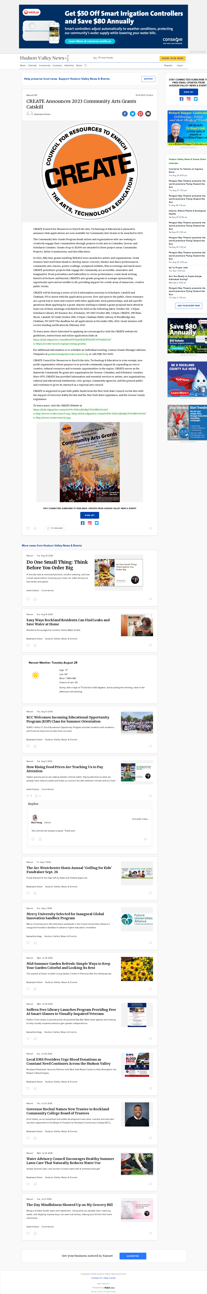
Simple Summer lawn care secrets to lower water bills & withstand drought (63, 1169)
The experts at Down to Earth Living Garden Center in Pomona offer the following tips (68, 973)
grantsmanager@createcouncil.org (68, 354)
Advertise (69, 65)
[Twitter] (132, 113)
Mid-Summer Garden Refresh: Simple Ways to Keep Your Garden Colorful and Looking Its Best (68, 966)
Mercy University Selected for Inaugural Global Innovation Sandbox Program (65, 916)
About (79, 65)
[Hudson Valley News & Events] (44, 58)
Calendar (32, 65)
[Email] (148, 113)
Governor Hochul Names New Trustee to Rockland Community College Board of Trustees (67, 1111)
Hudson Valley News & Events (61, 638)
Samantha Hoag (34, 936)
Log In (180, 65)
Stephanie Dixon (42, 114)
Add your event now (189, 305)
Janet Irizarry (33, 590)
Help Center (110, 1278)
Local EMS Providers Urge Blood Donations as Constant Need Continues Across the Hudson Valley (68, 1061)
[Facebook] (125, 113)
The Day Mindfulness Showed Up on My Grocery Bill (69, 1205)
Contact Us (96, 1278)
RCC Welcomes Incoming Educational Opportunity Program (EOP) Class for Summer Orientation (67, 719)
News (23, 65)
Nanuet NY (31, 95)
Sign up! (89, 515)
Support (148, 79)
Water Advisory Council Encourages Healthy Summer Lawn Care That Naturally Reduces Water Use (70, 1161)
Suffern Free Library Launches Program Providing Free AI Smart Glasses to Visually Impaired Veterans (71, 1012)
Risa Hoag (37, 822)
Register (168, 65)
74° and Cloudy (105, 57)
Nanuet (29, 556)
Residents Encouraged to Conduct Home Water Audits (53, 630)
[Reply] (36, 528)
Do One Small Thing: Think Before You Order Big (57, 565)
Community (44, 65)
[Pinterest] (140, 113)
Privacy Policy (110, 1291)
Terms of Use (97, 1291)
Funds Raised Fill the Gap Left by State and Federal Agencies (56, 878)
